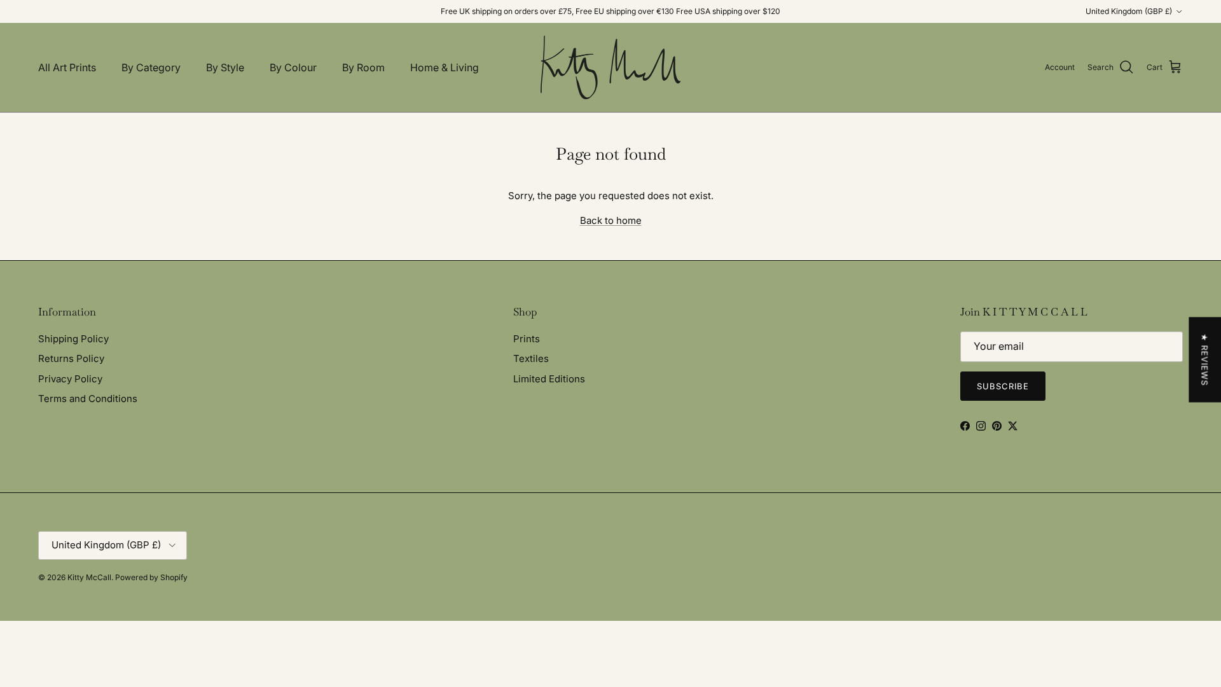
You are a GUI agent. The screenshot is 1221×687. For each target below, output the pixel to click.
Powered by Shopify (151, 577)
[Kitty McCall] (610, 67)
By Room (363, 67)
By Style (225, 67)
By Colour (293, 67)
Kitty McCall (89, 577)
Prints (526, 339)
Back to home (611, 220)
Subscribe (1003, 386)
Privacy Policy (70, 379)
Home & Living (444, 67)
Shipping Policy (73, 339)
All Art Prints (67, 67)
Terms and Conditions (87, 398)
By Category (151, 67)
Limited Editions (549, 379)
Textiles (531, 358)
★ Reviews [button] (1204, 360)
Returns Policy (71, 358)
